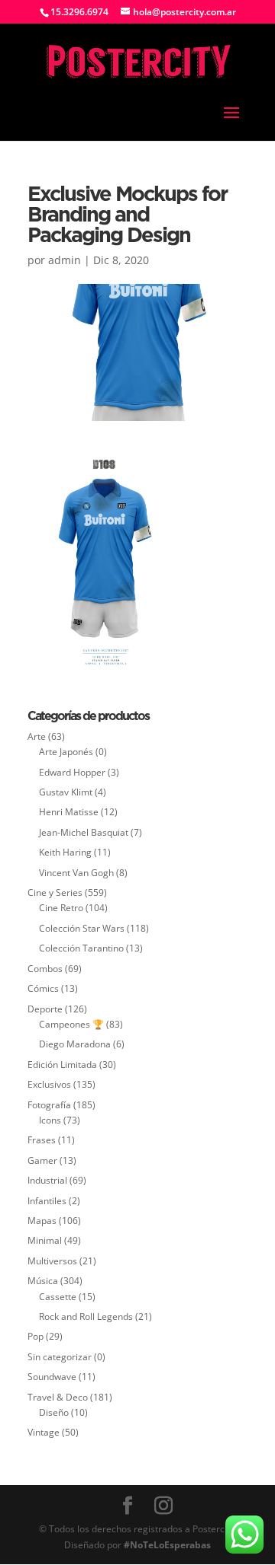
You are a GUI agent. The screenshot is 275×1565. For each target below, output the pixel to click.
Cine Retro (61, 907)
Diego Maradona (75, 1043)
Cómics (43, 988)
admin (64, 260)
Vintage (44, 1432)
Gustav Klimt (65, 792)
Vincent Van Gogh (76, 872)
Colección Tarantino (81, 948)
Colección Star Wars (82, 928)
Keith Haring (65, 852)
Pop (36, 1336)
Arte (37, 736)
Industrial (47, 1180)
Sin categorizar (60, 1356)
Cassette (57, 1296)
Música (43, 1280)
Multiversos (52, 1260)
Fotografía (49, 1104)
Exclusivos (49, 1084)
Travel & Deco (58, 1397)
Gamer (42, 1160)
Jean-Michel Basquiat (83, 832)
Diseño (54, 1412)
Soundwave (52, 1376)
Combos (45, 968)
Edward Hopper (72, 772)
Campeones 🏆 (71, 1024)
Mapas (42, 1220)
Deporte (45, 1008)
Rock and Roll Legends (86, 1316)
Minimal (45, 1240)
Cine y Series (55, 892)
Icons (50, 1120)
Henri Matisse (69, 811)
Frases (42, 1139)
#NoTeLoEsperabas (167, 1544)
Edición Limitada (62, 1064)
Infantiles (47, 1200)
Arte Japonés (66, 751)
